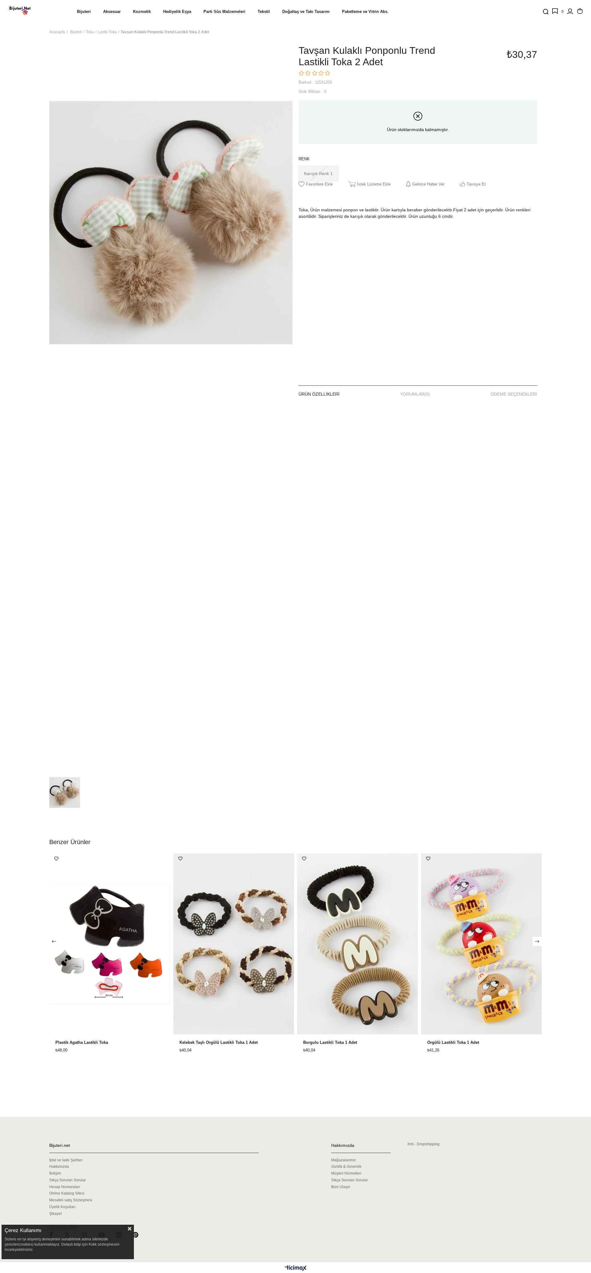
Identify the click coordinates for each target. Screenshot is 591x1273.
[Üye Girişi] (570, 11)
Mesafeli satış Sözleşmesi (70, 1200)
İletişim (55, 1173)
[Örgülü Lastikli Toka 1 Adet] (481, 944)
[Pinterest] (139, 1235)
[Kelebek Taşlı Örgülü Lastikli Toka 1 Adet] (233, 944)
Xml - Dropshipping (423, 1144)
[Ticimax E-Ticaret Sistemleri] (296, 1268)
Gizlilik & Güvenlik (346, 1166)
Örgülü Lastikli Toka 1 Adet (453, 1042)
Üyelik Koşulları (62, 1207)
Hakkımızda (59, 1166)
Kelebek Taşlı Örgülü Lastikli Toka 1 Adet (218, 1042)
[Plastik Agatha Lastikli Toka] (109, 944)
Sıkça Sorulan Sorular (67, 1180)
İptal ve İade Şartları (65, 1160)
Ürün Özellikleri (319, 394)
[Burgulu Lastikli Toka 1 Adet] (357, 944)
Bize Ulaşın (340, 1187)
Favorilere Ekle (56, 858)
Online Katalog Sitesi (66, 1193)
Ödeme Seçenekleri (514, 394)
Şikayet (55, 1213)
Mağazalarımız (343, 1160)
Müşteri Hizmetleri (346, 1173)
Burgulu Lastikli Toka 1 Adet (330, 1042)
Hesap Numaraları (64, 1187)
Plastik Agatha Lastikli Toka (81, 1042)
